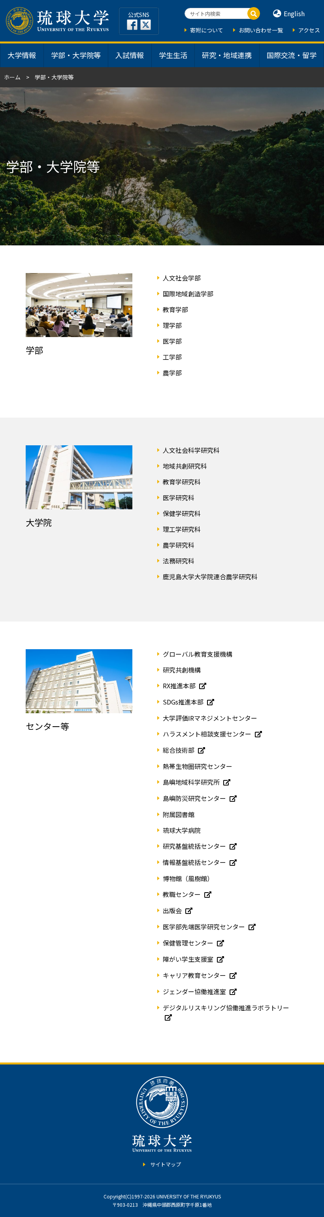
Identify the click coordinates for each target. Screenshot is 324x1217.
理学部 (172, 325)
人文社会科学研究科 (191, 450)
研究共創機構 (182, 669)
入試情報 (129, 55)
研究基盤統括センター (195, 846)
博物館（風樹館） (188, 878)
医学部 (172, 341)
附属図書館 (178, 814)
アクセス (309, 30)
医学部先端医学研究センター (205, 926)
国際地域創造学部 (188, 293)
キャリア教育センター (195, 975)
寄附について (206, 30)
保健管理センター (189, 943)
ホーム (12, 77)
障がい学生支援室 (189, 959)
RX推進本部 (180, 685)
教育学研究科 (182, 481)
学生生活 (173, 55)
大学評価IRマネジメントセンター (210, 718)
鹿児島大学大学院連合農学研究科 (210, 576)
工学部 (172, 357)
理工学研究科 (182, 529)
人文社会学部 (182, 278)
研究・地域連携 (227, 55)
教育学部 (175, 309)
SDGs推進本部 (184, 701)
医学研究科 (178, 497)
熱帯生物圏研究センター (197, 766)
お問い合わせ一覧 (261, 30)
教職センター (182, 894)
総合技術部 (179, 750)
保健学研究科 (182, 513)
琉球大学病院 (182, 830)
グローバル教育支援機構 (197, 654)
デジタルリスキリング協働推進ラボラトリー (226, 1007)
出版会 (173, 910)
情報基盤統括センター (195, 862)
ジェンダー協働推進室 (195, 991)
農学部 (172, 372)
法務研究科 (178, 560)
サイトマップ (165, 1164)
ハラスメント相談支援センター (208, 733)
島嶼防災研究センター (195, 798)
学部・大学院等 (76, 55)
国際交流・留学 (291, 55)
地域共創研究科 (185, 466)
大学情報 (22, 55)
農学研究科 (178, 545)
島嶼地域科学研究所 (192, 782)
